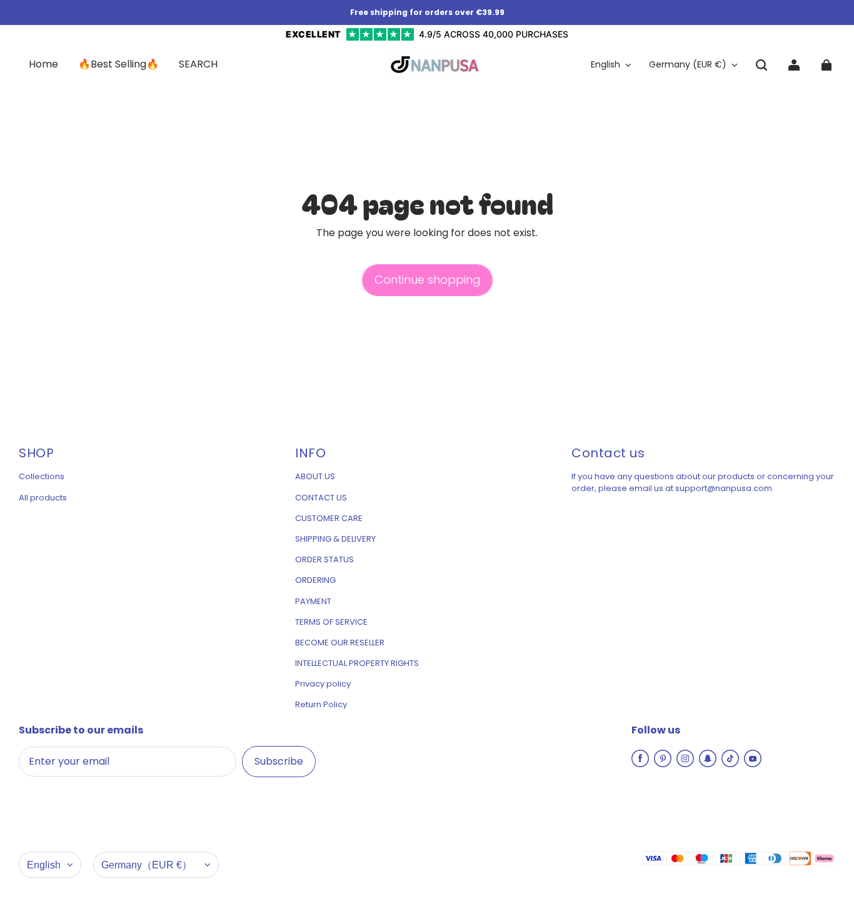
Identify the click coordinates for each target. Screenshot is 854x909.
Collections (41, 476)
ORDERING (315, 580)
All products (43, 498)
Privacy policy (323, 684)
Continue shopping (427, 279)
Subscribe (278, 761)
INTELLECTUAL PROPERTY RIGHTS (357, 663)
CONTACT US (321, 498)
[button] (761, 65)
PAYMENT (313, 601)
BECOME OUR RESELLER (339, 642)
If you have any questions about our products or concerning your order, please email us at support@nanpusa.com (702, 482)
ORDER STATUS (324, 559)
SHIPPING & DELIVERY (335, 539)
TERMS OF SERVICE (331, 622)
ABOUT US (315, 476)
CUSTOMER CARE (329, 518)
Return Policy (321, 704)
